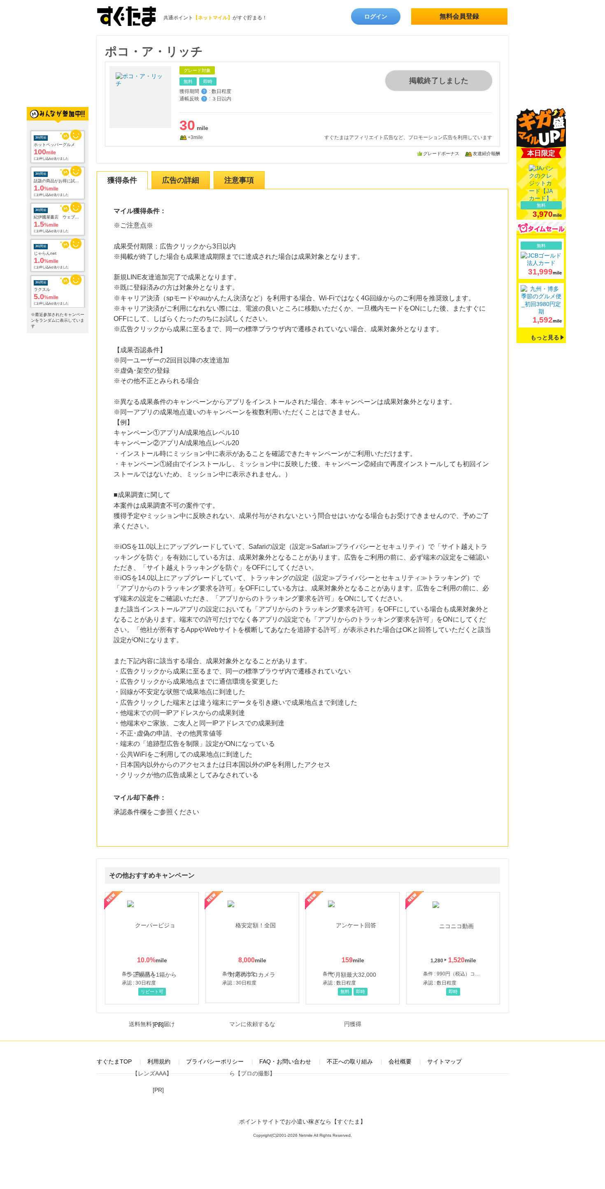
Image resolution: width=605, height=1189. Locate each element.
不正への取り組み (350, 1061)
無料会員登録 (459, 16)
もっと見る (545, 337)
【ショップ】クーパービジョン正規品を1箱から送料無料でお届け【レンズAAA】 (151, 947)
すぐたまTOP (114, 1061)
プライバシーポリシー (215, 1061)
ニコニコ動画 (453, 947)
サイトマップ (444, 1061)
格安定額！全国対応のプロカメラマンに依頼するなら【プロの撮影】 (252, 947)
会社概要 (400, 1061)
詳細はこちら (541, 259)
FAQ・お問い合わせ (285, 1061)
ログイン (375, 16)
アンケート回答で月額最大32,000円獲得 (352, 947)
